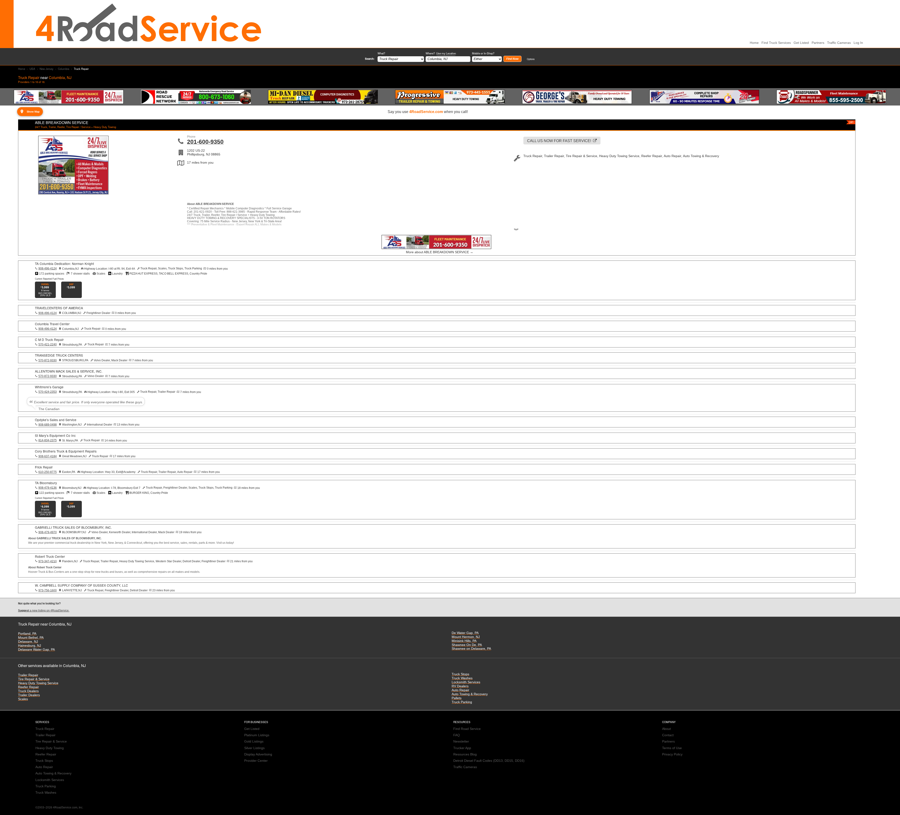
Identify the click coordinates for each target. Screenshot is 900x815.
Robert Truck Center (50, 556)
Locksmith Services (466, 682)
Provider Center (256, 760)
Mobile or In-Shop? (483, 53)
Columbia (63, 69)
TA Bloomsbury (46, 482)
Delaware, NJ (28, 641)
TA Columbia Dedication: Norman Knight (64, 263)
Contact (668, 735)
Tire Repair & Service (33, 679)
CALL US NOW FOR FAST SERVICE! (559, 141)
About (666, 729)
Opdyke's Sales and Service (55, 419)
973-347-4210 (47, 561)
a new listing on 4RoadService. (43, 610)
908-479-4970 (47, 532)
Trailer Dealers (29, 695)
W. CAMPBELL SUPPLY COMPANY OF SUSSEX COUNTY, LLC (81, 585)
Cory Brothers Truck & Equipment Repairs (66, 451)
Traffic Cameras (839, 43)
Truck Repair (44, 729)
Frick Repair (44, 467)
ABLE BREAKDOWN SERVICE (61, 122)
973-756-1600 (47, 590)
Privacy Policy (672, 754)
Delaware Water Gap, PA (36, 649)
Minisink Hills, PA (464, 641)
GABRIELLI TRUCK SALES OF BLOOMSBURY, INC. (73, 527)
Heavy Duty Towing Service (38, 683)
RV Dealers (460, 686)
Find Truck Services (776, 43)
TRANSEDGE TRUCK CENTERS (59, 355)
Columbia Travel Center (52, 323)
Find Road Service (467, 729)
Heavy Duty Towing (49, 748)
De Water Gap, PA (465, 633)
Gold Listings (253, 741)
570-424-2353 (47, 391)
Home (21, 69)
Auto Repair (460, 690)
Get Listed (801, 43)
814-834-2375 (47, 440)
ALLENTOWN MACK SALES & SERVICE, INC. (68, 371)
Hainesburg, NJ (29, 645)
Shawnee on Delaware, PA (471, 648)
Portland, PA (27, 633)
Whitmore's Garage (49, 387)
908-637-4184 (47, 456)
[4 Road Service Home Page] (148, 24)
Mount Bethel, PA (31, 637)
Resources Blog (465, 754)
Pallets (456, 698)
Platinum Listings (256, 735)
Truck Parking (462, 702)
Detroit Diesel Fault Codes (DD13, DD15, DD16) (489, 760)
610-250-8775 (47, 472)
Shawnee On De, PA (467, 645)
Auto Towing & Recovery (470, 694)
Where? (441, 53)
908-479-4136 (47, 487)
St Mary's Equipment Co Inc (55, 435)
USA (32, 69)
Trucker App (462, 748)
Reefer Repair (28, 687)
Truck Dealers (28, 691)
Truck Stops (460, 674)
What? (381, 53)
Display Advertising (258, 754)
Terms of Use (672, 748)
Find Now (512, 58)
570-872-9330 (47, 360)
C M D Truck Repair (49, 339)
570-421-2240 (47, 344)
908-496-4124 (47, 268)
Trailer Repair (28, 675)
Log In (858, 43)
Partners (818, 43)
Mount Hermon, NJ (466, 637)
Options (531, 58)
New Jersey (46, 69)
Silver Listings (254, 748)
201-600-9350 (205, 141)
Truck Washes (462, 678)
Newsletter (461, 741)
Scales (23, 699)
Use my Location (446, 53)
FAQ (456, 735)
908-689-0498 (47, 424)
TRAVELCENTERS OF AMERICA (59, 308)
